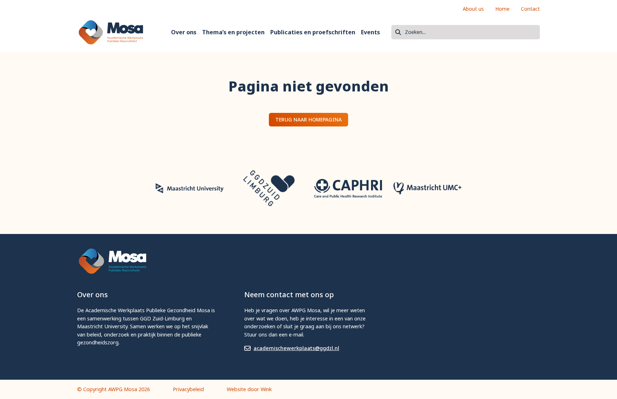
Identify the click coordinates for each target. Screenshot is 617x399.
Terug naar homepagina (308, 119)
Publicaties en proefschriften (312, 32)
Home (502, 8)
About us (473, 8)
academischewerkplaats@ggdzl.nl (296, 348)
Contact (530, 8)
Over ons (183, 32)
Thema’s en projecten (233, 32)
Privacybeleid (188, 389)
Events (370, 32)
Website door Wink (249, 389)
